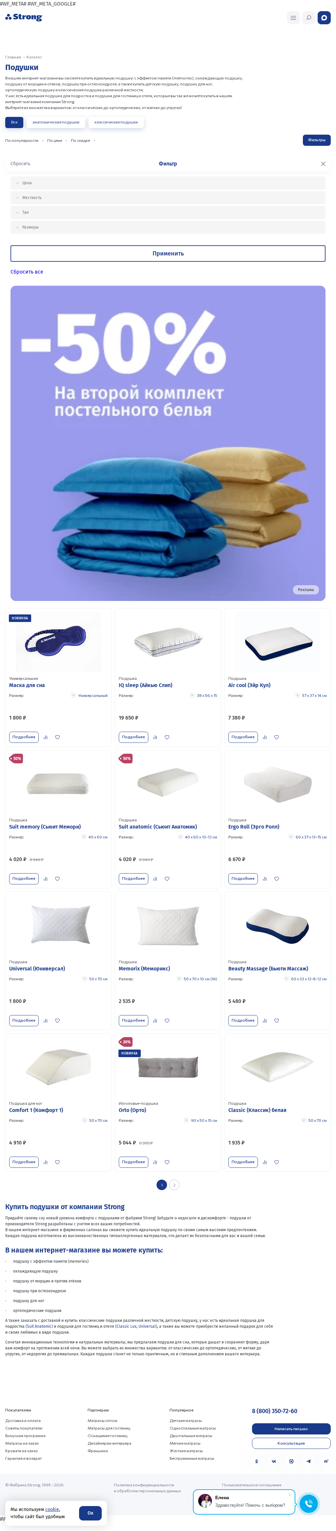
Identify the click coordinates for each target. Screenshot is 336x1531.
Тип (25, 212)
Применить (168, 253)
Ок (90, 1513)
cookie (52, 1509)
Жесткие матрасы (186, 1450)
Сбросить (20, 163)
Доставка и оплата (23, 1420)
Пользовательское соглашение (251, 1484)
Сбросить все (26, 272)
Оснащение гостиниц (107, 1435)
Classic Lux (126, 1326)
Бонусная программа (25, 1435)
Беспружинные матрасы (192, 1458)
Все (14, 122)
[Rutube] (326, 1461)
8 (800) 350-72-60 (274, 1411)
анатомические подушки (55, 122)
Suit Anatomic (39, 1326)
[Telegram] (308, 1461)
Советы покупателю (24, 1428)
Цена (27, 183)
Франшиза (98, 1450)
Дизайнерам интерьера (109, 1443)
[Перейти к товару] (58, 677)
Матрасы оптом (102, 1420)
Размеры (30, 227)
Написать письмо (291, 1428)
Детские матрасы (186, 1420)
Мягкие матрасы (185, 1443)
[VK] (274, 1461)
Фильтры (317, 139)
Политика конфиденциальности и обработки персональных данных (147, 1487)
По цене (54, 140)
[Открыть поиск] (293, 17)
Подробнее (23, 736)
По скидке (80, 140)
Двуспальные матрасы (191, 1435)
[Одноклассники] (256, 1461)
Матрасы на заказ (22, 1443)
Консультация (291, 1443)
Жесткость (31, 197)
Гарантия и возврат (23, 1458)
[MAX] (291, 1461)
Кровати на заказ (21, 1450)
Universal (147, 1326)
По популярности (21, 140)
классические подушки (116, 122)
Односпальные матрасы (193, 1428)
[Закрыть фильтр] (323, 164)
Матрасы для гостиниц (109, 1428)
